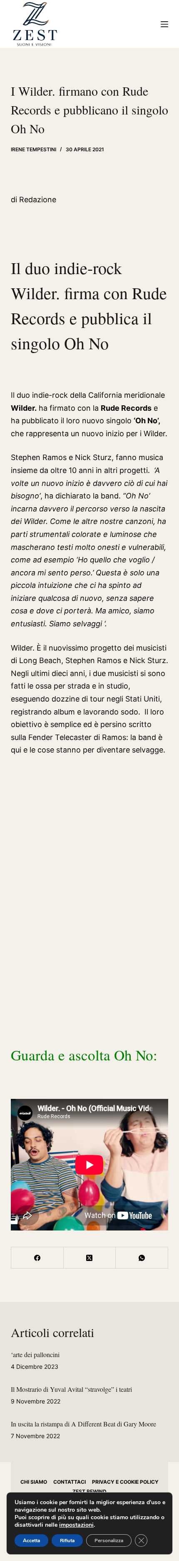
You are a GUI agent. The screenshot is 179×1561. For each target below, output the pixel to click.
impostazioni (76, 1525)
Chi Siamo (33, 1482)
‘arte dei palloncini (35, 1354)
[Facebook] (37, 1258)
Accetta (31, 1540)
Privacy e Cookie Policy (125, 1482)
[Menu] (164, 24)
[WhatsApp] (142, 1258)
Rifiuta (67, 1540)
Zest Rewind (89, 1491)
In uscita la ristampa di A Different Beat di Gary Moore (83, 1423)
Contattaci (69, 1482)
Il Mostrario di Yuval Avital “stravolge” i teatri (71, 1389)
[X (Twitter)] (90, 1258)
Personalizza (108, 1540)
